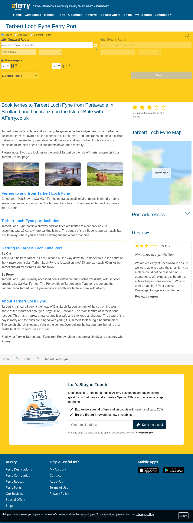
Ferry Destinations (19, 469)
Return (8, 34)
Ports (61, 14)
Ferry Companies (18, 475)
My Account (143, 14)
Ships (127, 14)
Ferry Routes (15, 481)
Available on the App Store (148, 470)
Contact (55, 475)
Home (17, 14)
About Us (56, 481)
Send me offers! (152, 424)
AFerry (11, 462)
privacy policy (145, 514)
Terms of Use (59, 487)
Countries (75, 14)
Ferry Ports (14, 487)
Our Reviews (14, 493)
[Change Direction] (95, 47)
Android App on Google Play (173, 470)
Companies (33, 14)
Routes (49, 14)
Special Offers (110, 14)
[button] (163, 15)
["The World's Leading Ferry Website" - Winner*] (21, 6)
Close (183, 515)
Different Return (42, 34)
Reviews (91, 14)
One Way (23, 34)
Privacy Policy (144, 432)
